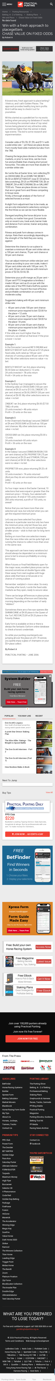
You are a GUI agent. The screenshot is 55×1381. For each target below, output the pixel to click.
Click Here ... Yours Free (16, 702)
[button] (17, 684)
